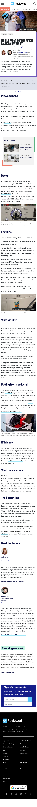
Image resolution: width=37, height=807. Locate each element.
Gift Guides (6, 759)
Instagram (18, 531)
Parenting (6, 756)
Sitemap (21, 769)
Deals (21, 744)
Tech (4, 750)
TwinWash (8, 393)
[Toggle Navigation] (2, 3)
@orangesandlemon (6, 561)
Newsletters (5, 9)
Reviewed (20, 526)
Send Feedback (6, 778)
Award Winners (16, 9)
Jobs (4, 765)
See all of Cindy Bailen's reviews (12, 581)
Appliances (26, 9)
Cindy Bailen (22, 47)
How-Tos (22, 750)
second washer (28, 116)
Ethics (4, 775)
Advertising (5, 769)
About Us (5, 762)
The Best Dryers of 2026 (26, 158)
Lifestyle (5, 753)
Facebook (4, 531)
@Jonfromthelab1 (5, 602)
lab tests (7, 123)
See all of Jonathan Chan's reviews (13, 635)
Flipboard (4, 534)
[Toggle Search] (34, 3)
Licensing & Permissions (8, 772)
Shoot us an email (7, 672)
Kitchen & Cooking (8, 744)
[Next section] (34, 91)
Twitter (11, 531)
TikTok (25, 531)
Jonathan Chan (22, 52)
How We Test (24, 753)
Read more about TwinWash (11, 412)
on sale (30, 403)
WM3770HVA (6, 194)
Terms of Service (23, 762)
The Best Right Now (26, 741)
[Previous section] (2, 91)
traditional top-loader (15, 461)
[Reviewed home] (18, 3)
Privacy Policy (23, 765)
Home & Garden (8, 747)
